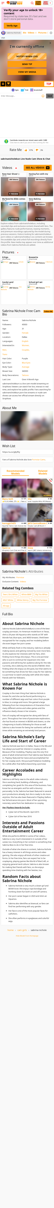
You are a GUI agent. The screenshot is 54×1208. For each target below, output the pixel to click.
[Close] (51, 33)
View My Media (27, 71)
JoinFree (38, 3)
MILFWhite (8, 600)
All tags (6, 605)
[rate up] (25, 150)
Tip (48, 84)
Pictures (43, 33)
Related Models (42, 472)
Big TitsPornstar (40, 600)
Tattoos (25, 375)
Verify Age (12, 25)
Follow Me (48, 311)
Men (4, 349)
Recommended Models (15, 472)
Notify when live (27, 56)
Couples (25, 349)
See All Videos (37, 167)
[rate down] (37, 150)
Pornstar (20, 577)
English (25, 341)
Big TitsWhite (41, 594)
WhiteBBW (26, 594)
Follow (8, 85)
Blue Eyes (26, 362)
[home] (14, 3)
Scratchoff (38, 90)
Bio (24, 33)
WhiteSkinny (23, 600)
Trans (4, 354)
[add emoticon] (43, 96)
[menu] (3, 3)
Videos (32, 33)
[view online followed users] (32, 3)
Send (50, 96)
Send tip (27, 64)
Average (25, 366)
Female (25, 332)
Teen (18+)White (10, 594)
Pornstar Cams (38, 459)
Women (25, 345)
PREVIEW (14, 194)
